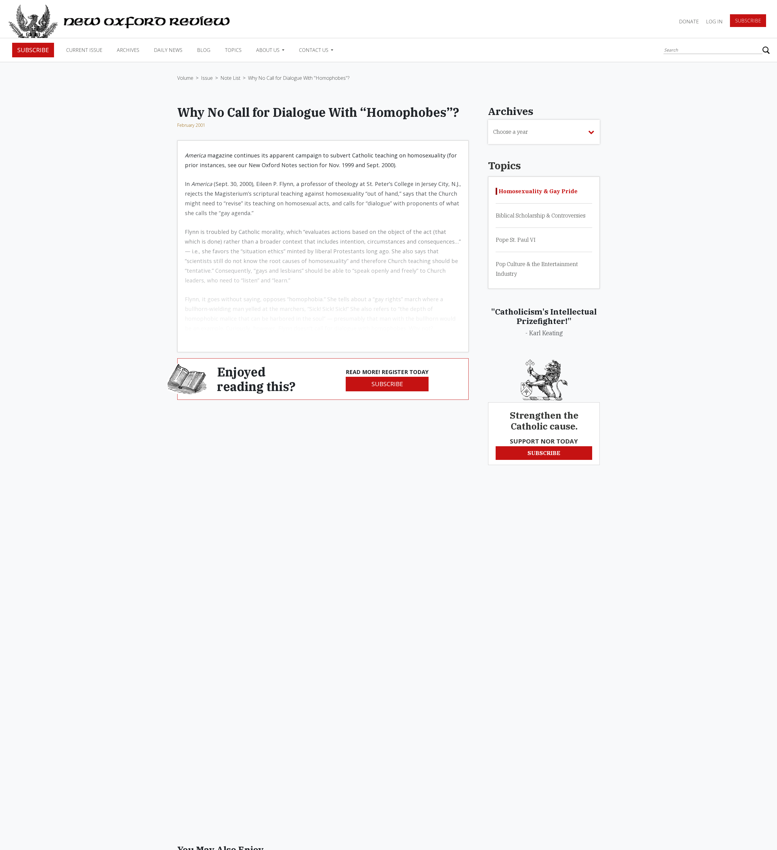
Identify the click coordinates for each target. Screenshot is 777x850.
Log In (714, 21)
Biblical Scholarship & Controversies (540, 215)
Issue (207, 78)
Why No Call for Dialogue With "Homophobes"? (298, 78)
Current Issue (84, 50)
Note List (230, 78)
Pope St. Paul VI (515, 239)
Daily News (168, 50)
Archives (128, 50)
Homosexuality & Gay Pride (538, 191)
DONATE (689, 21)
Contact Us (314, 50)
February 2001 (191, 125)
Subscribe (748, 20)
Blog (203, 50)
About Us (268, 50)
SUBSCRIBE (387, 384)
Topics (233, 50)
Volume (185, 78)
